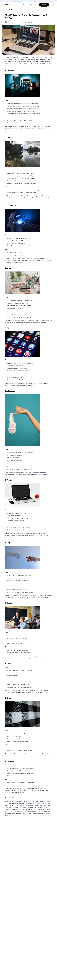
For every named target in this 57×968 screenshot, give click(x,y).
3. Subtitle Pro (10, 205)
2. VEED (8, 137)
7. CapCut (9, 480)
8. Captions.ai (10, 542)
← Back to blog (9, 9)
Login (52, 4)
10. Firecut (9, 663)
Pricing (25, 4)
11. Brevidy (9, 698)
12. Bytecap (9, 761)
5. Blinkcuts (9, 328)
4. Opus (8, 268)
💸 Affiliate (31, 4)
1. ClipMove (9, 70)
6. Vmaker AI (10, 391)
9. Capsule (9, 603)
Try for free (44, 4)
